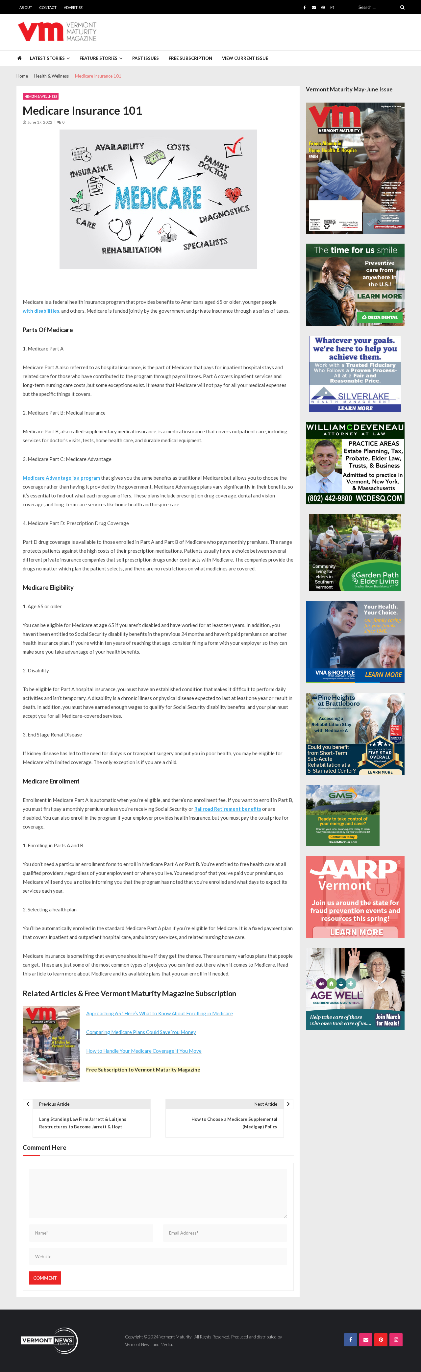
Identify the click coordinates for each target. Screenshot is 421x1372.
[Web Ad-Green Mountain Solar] (343, 815)
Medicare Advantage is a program (61, 478)
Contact (48, 7)
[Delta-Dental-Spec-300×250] (355, 285)
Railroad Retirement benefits (227, 809)
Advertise (73, 7)
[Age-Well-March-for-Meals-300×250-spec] (355, 989)
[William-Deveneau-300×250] (355, 463)
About (25, 7)
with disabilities (41, 311)
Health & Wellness (40, 96)
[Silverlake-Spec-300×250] (355, 374)
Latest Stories (47, 58)
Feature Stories (98, 58)
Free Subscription (190, 58)
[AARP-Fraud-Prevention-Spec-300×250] (355, 897)
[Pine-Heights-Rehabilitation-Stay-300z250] (355, 734)
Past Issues (145, 58)
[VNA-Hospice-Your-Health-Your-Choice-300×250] (355, 642)
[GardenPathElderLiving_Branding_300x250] (355, 552)
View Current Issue (245, 58)
